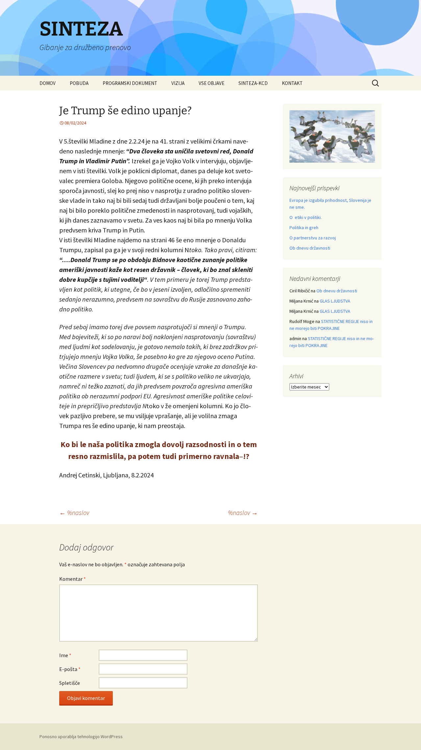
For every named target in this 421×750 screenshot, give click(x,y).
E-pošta (70, 669)
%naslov (74, 512)
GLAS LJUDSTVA (335, 301)
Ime (65, 655)
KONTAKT (292, 83)
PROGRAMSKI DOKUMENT (130, 83)
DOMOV (47, 83)
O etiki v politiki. (305, 217)
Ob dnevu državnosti (309, 248)
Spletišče (69, 683)
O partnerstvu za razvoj (312, 238)
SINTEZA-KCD (253, 83)
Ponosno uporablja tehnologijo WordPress (81, 736)
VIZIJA (178, 83)
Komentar (72, 579)
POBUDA (79, 83)
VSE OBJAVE (211, 83)
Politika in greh (303, 227)
